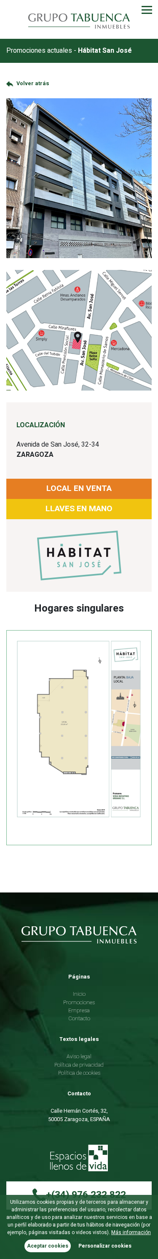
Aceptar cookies (47, 1246)
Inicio (79, 994)
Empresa (79, 1010)
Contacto (79, 1018)
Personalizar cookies (104, 1246)
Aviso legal (79, 1056)
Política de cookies (79, 1073)
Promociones (79, 1002)
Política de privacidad (79, 1065)
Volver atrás (32, 83)
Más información (131, 1232)
